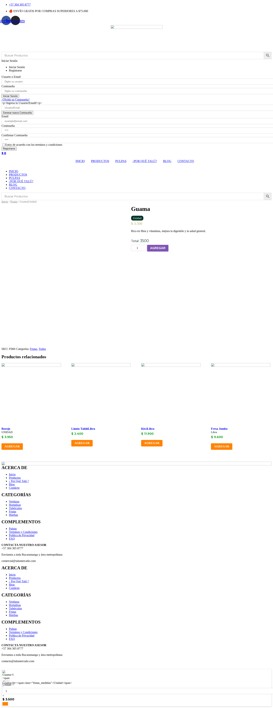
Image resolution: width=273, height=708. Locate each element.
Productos (15, 477)
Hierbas (13, 514)
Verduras (14, 501)
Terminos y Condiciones (23, 532)
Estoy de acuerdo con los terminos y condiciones (33, 144)
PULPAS (120, 161)
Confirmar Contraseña (14, 135)
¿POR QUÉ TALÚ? (145, 161)
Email (4, 116)
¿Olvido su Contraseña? (15, 99)
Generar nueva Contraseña (17, 112)
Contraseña (8, 86)
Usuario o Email (11, 76)
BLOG (167, 161)
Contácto (14, 487)
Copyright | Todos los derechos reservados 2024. (29, 667)
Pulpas (13, 528)
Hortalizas (15, 504)
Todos (42, 348)
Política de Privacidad (21, 535)
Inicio (4, 201)
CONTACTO (186, 161)
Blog (12, 484)
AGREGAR (157, 248)
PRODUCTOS (100, 161)
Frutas (13, 201)
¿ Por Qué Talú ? (19, 481)
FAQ (12, 538)
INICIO (80, 161)
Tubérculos (15, 508)
